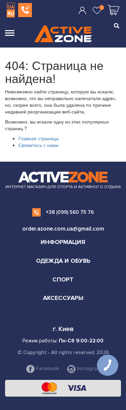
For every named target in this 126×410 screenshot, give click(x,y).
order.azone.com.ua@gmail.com (63, 228)
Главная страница (38, 138)
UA (10, 6)
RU (10, 13)
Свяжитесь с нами (38, 145)
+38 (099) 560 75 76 (70, 212)
